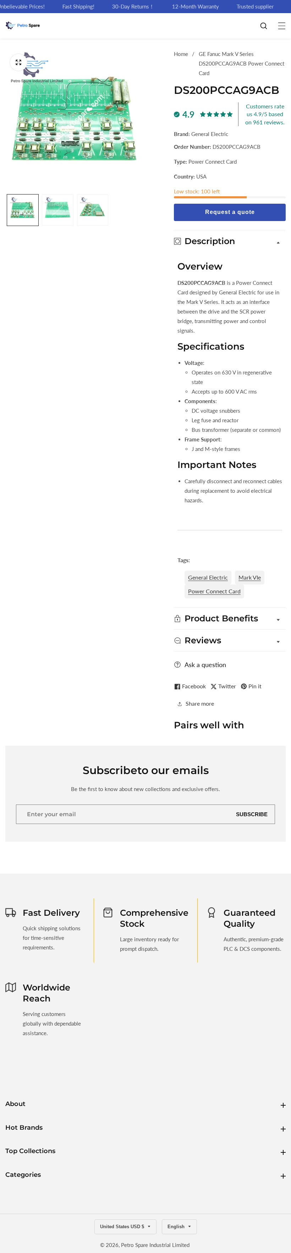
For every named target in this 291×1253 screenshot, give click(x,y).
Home (181, 54)
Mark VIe (249, 577)
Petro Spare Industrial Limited (155, 1245)
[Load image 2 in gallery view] (57, 210)
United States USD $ (123, 1226)
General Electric (208, 577)
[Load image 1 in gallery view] (22, 210)
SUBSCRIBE (252, 814)
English (177, 1226)
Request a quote (230, 212)
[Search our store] (267, 25)
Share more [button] (200, 703)
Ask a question (205, 664)
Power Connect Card (214, 591)
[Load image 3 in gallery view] (92, 210)
